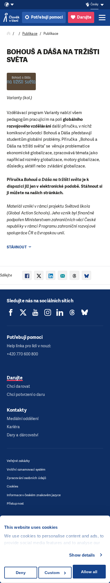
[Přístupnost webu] (88, 4)
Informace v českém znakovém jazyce (34, 495)
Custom (52, 572)
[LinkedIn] (59, 312)
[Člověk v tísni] (11, 17)
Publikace (30, 34)
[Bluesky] (84, 312)
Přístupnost (15, 504)
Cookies (12, 486)
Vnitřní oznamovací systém (26, 470)
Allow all (89, 572)
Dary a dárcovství (22, 435)
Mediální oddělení (22, 418)
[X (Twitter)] (23, 312)
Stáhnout (17, 247)
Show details (82, 555)
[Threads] (72, 312)
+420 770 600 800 (22, 354)
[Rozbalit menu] (102, 17)
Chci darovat (18, 386)
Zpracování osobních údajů (26, 478)
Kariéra (13, 427)
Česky (94, 4)
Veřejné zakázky (18, 461)
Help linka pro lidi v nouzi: (29, 346)
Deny (21, 572)
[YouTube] (35, 312)
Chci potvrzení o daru (26, 394)
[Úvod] (8, 33)
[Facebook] (10, 312)
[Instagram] (47, 312)
